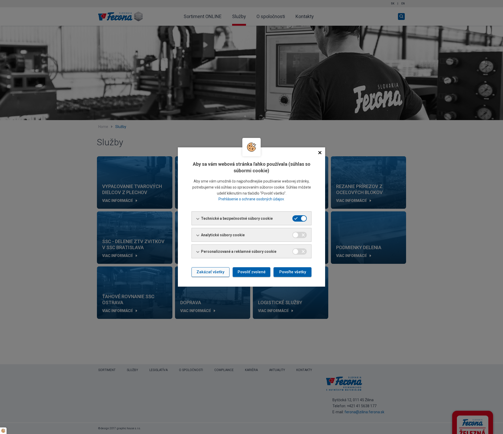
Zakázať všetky (210, 272)
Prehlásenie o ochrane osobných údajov (251, 199)
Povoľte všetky (292, 272)
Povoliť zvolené (252, 272)
